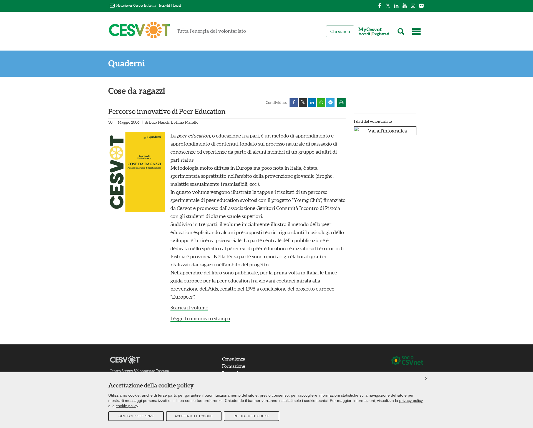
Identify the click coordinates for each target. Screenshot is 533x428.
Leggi (177, 5)
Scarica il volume (189, 308)
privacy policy (411, 400)
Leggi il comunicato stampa (200, 318)
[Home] (177, 32)
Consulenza (233, 358)
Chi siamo (340, 31)
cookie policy (127, 406)
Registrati (380, 34)
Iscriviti (164, 5)
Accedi (364, 34)
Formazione (233, 366)
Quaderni (126, 63)
